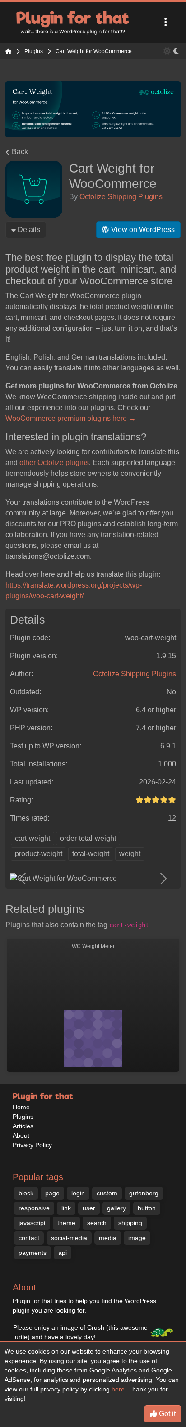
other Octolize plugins (54, 462)
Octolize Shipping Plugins (121, 197)
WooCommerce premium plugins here (70, 418)
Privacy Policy (32, 1145)
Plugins (23, 1116)
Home (21, 1107)
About (21, 1135)
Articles (23, 1126)
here (118, 1389)
